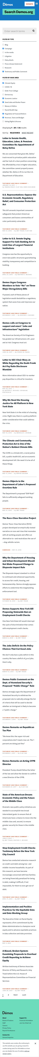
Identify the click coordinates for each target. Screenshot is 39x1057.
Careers (4, 1025)
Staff (4, 1023)
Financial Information (26, 1020)
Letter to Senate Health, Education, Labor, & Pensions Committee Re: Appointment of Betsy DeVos (18, 142)
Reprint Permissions (8, 1030)
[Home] (7, 6)
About (4, 1018)
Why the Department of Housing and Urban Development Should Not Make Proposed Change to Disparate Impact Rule (18, 562)
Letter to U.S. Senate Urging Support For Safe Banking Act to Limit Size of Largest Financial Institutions (18, 243)
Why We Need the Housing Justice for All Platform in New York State (17, 403)
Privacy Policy (6, 1028)
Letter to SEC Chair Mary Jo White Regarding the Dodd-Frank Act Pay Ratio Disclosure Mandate (19, 364)
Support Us (23, 1018)
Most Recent (27, 132)
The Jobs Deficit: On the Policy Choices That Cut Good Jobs (17, 647)
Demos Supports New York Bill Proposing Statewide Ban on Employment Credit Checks (17, 612)
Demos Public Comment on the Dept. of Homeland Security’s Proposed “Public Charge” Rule (18, 682)
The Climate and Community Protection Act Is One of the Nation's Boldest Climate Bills (17, 444)
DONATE (29, 4)
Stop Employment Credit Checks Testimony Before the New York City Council (18, 851)
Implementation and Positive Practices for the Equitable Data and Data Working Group (18, 910)
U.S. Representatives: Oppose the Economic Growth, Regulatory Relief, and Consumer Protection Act (19, 199)
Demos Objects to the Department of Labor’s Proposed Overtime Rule (19, 484)
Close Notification (35, 1048)
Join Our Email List (25, 1023)
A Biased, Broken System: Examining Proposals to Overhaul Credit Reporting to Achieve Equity (19, 955)
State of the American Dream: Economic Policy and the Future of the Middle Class (18, 798)
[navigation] (37, 4)
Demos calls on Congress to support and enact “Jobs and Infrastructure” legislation (17, 326)
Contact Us (6, 1035)
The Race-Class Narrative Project (19, 518)
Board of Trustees (7, 1020)
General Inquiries (7, 1037)
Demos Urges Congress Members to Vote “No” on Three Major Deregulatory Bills (18, 285)
